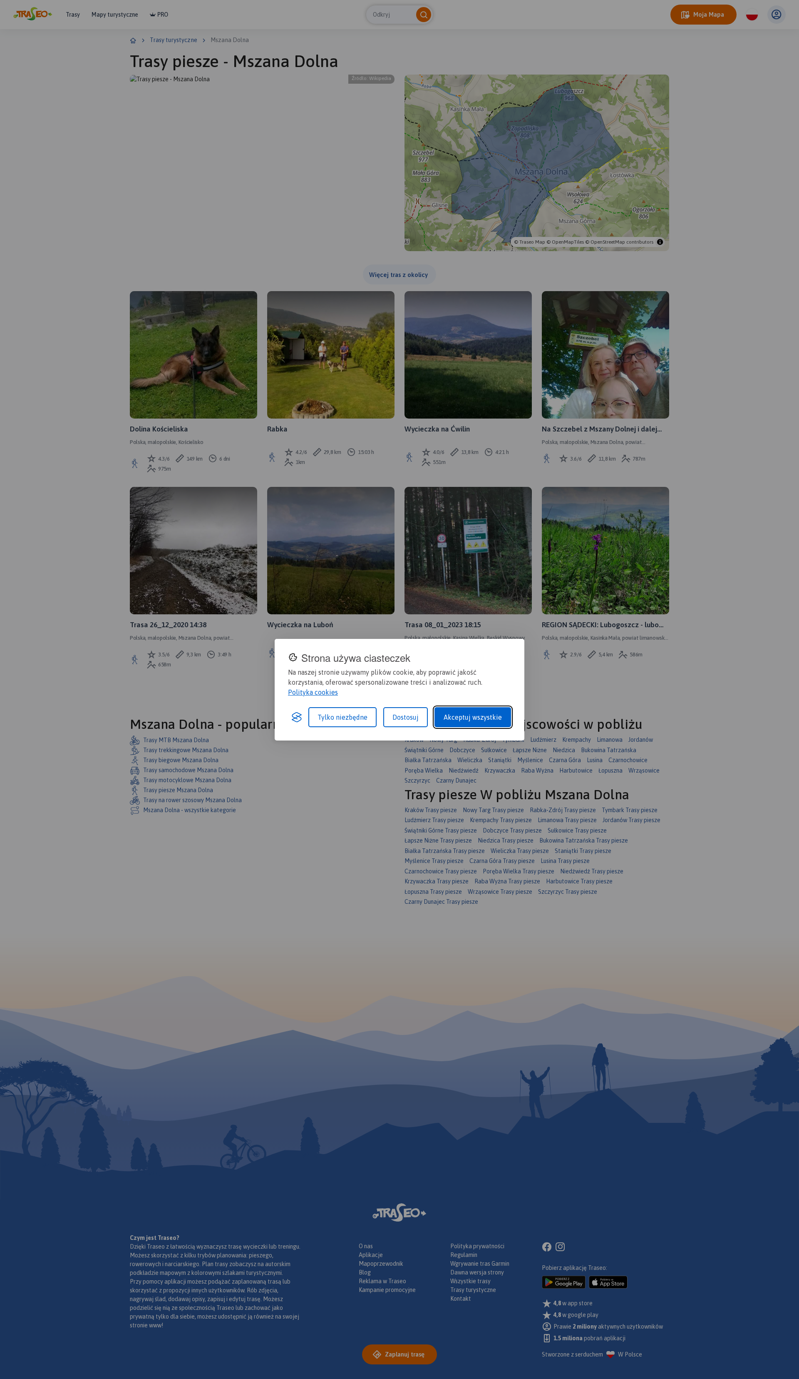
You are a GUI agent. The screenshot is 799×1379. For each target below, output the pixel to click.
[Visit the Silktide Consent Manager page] (297, 717)
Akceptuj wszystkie (473, 717)
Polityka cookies (313, 692)
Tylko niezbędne (342, 717)
